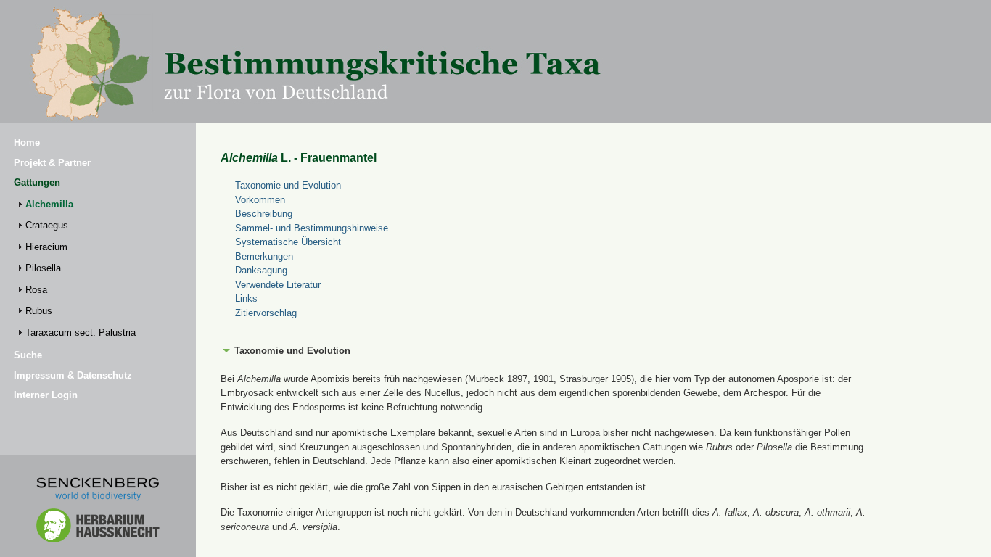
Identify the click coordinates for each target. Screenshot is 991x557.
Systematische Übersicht (288, 241)
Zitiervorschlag (266, 313)
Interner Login (46, 394)
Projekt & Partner (52, 162)
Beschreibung (263, 213)
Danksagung (261, 270)
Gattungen (37, 182)
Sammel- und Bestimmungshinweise (311, 228)
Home (27, 142)
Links (246, 298)
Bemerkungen (264, 256)
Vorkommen (260, 199)
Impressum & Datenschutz (73, 375)
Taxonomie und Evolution (288, 185)
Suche (28, 355)
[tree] (98, 267)
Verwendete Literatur (278, 284)
